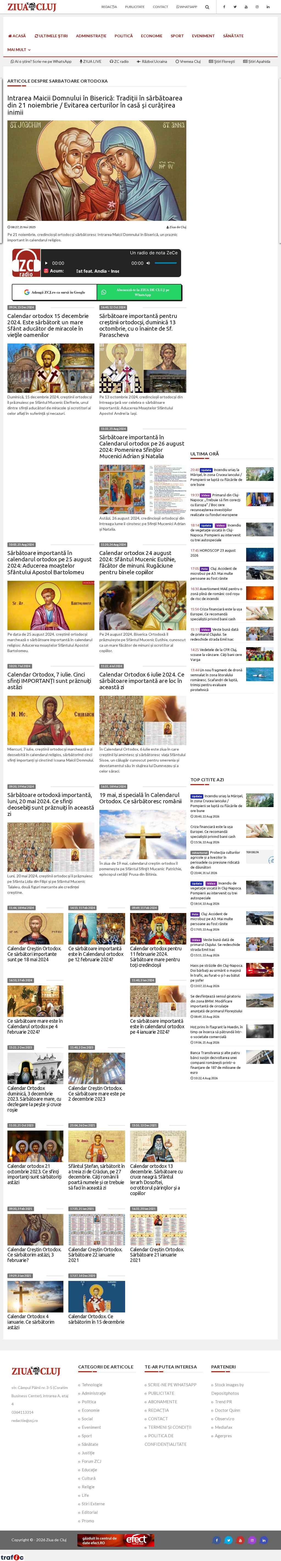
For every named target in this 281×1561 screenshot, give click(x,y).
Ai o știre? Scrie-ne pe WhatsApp (43, 61)
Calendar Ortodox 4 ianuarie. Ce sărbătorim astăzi (31, 1322)
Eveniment (203, 35)
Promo (88, 1520)
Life (85, 1495)
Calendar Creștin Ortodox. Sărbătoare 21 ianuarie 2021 (157, 1255)
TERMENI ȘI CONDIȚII (170, 1427)
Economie (151, 35)
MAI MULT (17, 49)
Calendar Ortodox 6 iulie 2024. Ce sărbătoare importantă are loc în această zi (141, 680)
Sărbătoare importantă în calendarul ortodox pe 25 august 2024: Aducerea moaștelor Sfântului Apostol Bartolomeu (49, 562)
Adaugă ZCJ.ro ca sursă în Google (58, 292)
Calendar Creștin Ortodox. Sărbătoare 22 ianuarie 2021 (95, 1255)
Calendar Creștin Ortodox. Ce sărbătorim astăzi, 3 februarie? (34, 1255)
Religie (88, 1486)
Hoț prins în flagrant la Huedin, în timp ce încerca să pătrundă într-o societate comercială (216, 1032)
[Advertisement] (232, 413)
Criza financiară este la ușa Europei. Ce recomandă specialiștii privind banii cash (216, 614)
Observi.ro (224, 1418)
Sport (177, 35)
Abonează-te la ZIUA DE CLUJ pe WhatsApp (143, 292)
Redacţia (109, 7)
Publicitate (135, 7)
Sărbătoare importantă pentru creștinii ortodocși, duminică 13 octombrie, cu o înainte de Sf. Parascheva (138, 325)
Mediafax (223, 1427)
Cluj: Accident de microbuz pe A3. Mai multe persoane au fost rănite (213, 573)
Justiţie (88, 1452)
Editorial (90, 1512)
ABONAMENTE (162, 1401)
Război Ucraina (154, 61)
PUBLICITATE (161, 1393)
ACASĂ (19, 35)
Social (87, 1418)
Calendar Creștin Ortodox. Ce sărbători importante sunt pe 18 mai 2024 (34, 954)
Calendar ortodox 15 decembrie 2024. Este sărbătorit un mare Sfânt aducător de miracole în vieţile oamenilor (48, 325)
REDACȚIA (158, 1410)
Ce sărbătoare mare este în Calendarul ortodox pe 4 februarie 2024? (35, 1026)
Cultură (88, 1478)
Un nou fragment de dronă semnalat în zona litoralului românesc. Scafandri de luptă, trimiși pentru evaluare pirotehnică (216, 680)
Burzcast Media (160, 1552)
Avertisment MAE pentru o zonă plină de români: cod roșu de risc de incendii (216, 594)
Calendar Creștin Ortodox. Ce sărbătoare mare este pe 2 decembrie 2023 (96, 1093)
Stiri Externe (93, 1503)
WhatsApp (188, 7)
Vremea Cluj (190, 61)
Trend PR (223, 1401)
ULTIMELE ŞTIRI (53, 35)
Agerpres (223, 1435)
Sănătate (233, 35)
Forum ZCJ (91, 1461)
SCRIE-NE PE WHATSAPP (172, 1384)
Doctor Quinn (227, 1410)
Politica (89, 1401)
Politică (124, 35)
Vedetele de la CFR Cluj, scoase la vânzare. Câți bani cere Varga (216, 654)
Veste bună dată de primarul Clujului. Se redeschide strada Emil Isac (214, 634)
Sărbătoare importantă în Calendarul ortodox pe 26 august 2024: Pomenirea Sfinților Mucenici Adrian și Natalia (141, 446)
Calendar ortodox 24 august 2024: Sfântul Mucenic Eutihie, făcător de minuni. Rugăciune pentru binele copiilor (137, 562)
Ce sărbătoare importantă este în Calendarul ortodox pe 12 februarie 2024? (95, 954)
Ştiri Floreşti (224, 61)
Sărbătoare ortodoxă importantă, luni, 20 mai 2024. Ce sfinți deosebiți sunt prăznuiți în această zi (50, 804)
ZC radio (121, 61)
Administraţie (91, 35)
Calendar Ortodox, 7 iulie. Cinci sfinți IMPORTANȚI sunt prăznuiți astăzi (49, 680)
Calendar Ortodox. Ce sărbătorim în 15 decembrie (96, 1319)
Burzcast (136, 1552)
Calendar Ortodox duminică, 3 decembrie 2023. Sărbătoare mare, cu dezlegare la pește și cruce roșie (34, 1098)
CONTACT (158, 1418)
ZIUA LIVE (92, 61)
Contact (160, 7)
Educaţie (89, 1469)
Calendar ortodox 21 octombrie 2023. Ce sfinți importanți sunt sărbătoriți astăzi (34, 1174)
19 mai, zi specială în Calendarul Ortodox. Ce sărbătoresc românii (140, 797)
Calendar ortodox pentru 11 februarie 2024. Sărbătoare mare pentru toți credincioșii (156, 956)
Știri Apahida (259, 61)
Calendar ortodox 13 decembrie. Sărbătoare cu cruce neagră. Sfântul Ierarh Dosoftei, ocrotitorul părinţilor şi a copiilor (156, 1179)
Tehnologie (92, 1384)
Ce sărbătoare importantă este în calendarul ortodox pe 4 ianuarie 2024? (157, 1026)
